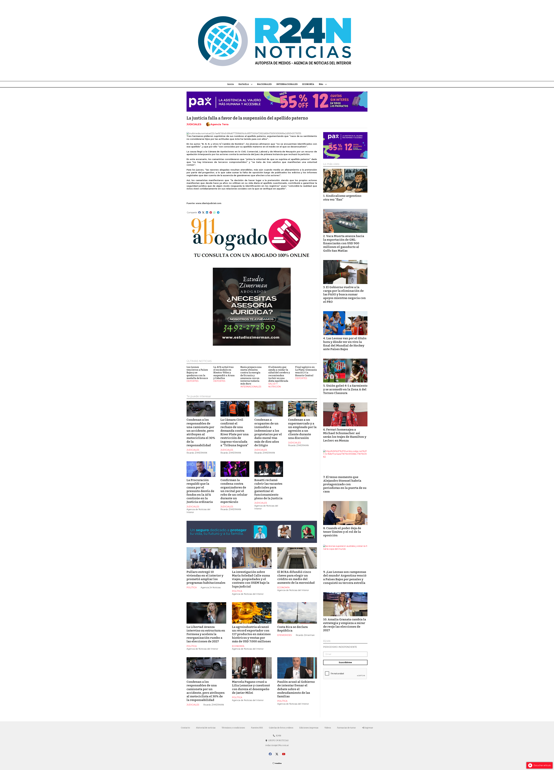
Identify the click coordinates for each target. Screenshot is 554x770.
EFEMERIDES (284, 635)
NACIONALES (264, 84)
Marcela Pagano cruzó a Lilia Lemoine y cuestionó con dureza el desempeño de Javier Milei (251, 687)
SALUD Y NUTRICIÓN (274, 385)
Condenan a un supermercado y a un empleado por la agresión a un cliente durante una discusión (302, 429)
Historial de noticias (206, 728)
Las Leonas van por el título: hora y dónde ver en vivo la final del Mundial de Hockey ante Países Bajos (345, 344)
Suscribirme (345, 662)
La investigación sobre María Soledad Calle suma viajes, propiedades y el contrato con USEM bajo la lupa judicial (251, 579)
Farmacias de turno (346, 728)
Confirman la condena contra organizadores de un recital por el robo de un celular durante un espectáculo (233, 491)
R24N (326, 641)
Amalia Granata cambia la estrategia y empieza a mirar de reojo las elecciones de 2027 (344, 625)
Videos (327, 728)
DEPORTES (193, 381)
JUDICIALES (194, 124)
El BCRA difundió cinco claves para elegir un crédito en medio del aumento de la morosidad (296, 577)
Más (321, 84)
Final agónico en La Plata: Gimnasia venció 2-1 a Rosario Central (306, 371)
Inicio (230, 84)
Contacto (185, 728)
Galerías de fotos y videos (281, 728)
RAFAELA (243, 84)
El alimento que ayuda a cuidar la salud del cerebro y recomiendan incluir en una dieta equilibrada (279, 374)
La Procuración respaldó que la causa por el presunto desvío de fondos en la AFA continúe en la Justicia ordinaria (200, 491)
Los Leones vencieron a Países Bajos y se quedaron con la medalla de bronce (197, 373)
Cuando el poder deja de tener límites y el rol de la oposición (342, 531)
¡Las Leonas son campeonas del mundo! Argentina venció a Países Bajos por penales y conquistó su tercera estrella (344, 577)
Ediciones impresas (308, 728)
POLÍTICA (192, 587)
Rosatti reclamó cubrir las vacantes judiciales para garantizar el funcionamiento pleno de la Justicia (268, 489)
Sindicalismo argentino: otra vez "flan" (342, 197)
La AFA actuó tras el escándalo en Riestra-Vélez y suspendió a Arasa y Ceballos (224, 373)
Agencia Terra (220, 124)
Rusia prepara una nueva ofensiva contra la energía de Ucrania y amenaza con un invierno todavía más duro (251, 375)
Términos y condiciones (233, 728)
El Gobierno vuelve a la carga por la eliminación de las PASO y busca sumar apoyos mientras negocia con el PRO (344, 294)
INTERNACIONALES (287, 84)
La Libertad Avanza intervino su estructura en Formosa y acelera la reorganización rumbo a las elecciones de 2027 (206, 634)
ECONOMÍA (308, 84)
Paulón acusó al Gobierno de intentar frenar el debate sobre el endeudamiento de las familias (296, 689)
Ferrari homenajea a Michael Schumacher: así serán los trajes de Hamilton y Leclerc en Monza (344, 435)
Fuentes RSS (257, 728)
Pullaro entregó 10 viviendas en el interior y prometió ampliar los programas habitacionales (206, 577)
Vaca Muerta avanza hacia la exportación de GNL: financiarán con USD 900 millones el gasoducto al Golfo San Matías (343, 243)
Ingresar (368, 728)
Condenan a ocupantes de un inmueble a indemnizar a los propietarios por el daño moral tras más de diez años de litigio (268, 432)
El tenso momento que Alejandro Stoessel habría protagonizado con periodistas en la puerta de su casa (344, 484)
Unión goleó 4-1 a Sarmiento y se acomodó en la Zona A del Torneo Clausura (345, 389)
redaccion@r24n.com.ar (277, 745)
